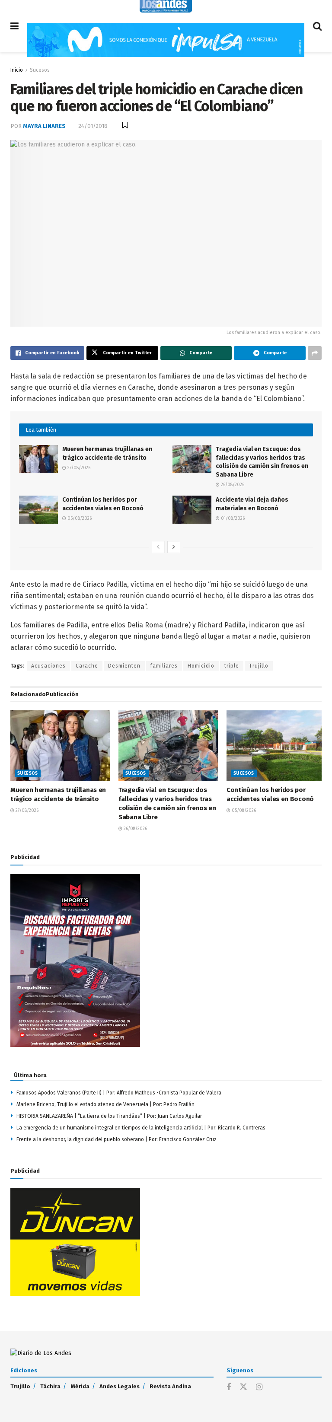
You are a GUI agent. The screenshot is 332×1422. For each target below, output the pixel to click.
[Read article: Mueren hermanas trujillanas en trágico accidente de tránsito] (38, 459)
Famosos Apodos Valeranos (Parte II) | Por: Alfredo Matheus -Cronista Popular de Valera (118, 1093)
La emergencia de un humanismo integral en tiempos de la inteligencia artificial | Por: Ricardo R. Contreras (140, 1128)
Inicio (16, 70)
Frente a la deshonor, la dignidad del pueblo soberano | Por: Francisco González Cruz (116, 1139)
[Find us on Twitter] (243, 1387)
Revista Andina (170, 1386)
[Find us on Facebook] (229, 1387)
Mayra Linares (44, 126)
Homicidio (201, 666)
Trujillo (258, 666)
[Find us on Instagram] (259, 1387)
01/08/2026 (232, 518)
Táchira (50, 1386)
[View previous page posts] (158, 547)
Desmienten (124, 666)
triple (231, 666)
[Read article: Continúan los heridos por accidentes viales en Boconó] (38, 509)
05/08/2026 (79, 518)
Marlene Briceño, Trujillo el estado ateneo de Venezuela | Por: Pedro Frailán (105, 1104)
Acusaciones (48, 666)
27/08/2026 (78, 468)
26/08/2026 (232, 484)
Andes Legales (119, 1386)
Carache (87, 666)
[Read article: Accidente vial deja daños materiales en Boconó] (191, 509)
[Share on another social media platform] (315, 353)
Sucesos (40, 70)
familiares (164, 666)
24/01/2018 (93, 126)
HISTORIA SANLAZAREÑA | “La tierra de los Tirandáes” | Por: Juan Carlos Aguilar (110, 1116)
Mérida (79, 1386)
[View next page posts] (173, 547)
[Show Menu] (14, 26)
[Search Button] (317, 26)
